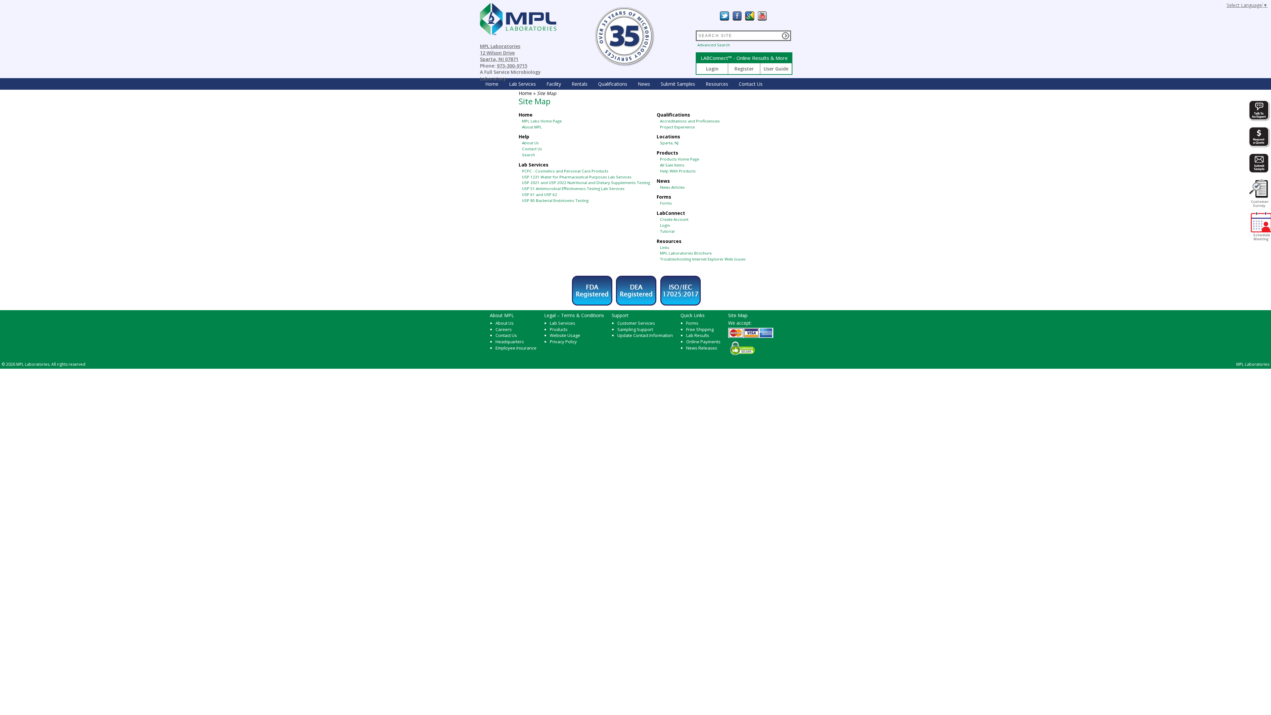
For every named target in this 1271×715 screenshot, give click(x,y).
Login (712, 69)
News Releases (701, 348)
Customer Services (636, 323)
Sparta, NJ (669, 142)
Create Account (674, 219)
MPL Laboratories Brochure (686, 253)
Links (664, 247)
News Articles (672, 187)
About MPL (532, 126)
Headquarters (509, 342)
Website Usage (565, 335)
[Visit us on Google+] (749, 16)
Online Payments (703, 342)
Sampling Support (635, 329)
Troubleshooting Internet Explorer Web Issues (703, 259)
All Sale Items (672, 165)
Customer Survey (1259, 203)
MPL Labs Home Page (542, 121)
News (644, 84)
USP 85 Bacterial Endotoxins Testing (555, 200)
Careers (503, 329)
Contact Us (751, 84)
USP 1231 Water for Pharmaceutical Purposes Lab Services (577, 176)
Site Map (738, 315)
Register (744, 69)
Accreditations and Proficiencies (690, 121)
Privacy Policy (563, 342)
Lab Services (562, 323)
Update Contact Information (645, 335)
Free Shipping (700, 329)
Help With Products (678, 170)
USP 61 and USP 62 (539, 194)
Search (528, 154)
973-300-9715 (512, 66)
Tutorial (667, 231)
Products (559, 329)
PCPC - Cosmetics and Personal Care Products (565, 170)
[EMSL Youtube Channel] (762, 16)
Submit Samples (678, 84)
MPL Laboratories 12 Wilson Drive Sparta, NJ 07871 (500, 52)
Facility (553, 84)
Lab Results (697, 335)
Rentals (580, 84)
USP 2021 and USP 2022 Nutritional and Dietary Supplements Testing (586, 182)
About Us (530, 142)
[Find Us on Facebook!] (737, 16)
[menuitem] (492, 84)
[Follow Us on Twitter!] (724, 16)
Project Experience (677, 126)
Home (491, 84)
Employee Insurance (516, 348)
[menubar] (624, 84)
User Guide (776, 69)
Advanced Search (713, 44)
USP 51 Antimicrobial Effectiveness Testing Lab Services (573, 188)
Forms (666, 203)
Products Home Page (679, 159)
